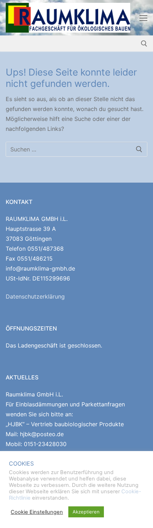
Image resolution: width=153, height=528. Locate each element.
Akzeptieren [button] (86, 512)
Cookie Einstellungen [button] (37, 512)
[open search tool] (144, 43)
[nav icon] (143, 17)
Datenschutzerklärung (35, 296)
